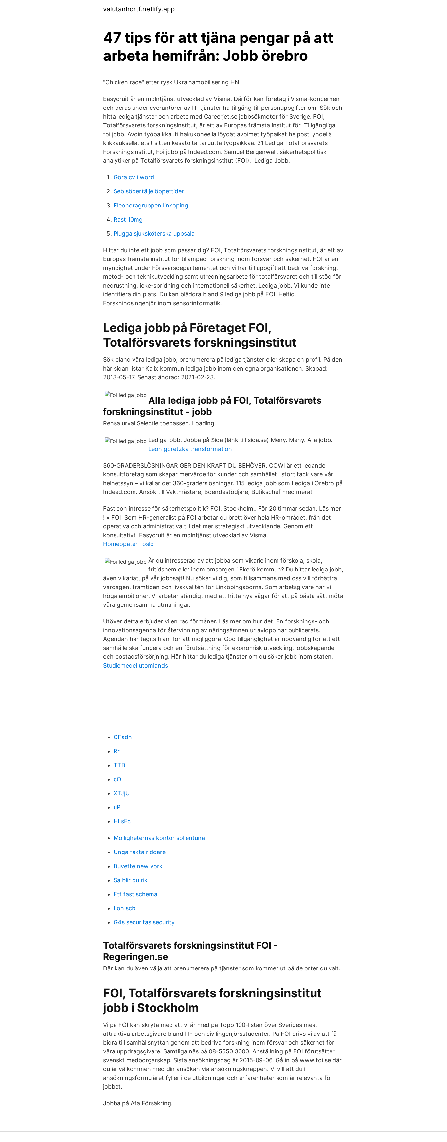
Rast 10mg (128, 219)
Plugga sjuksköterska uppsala (154, 233)
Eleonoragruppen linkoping (151, 205)
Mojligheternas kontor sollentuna (159, 838)
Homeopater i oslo (128, 543)
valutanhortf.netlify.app (139, 9)
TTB (119, 765)
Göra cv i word (134, 177)
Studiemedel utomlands (135, 665)
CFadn (123, 737)
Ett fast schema (135, 894)
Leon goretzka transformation (190, 448)
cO (117, 779)
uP (117, 807)
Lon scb (124, 908)
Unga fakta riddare (140, 852)
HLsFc (122, 821)
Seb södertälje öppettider (149, 191)
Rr (117, 751)
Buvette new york (138, 866)
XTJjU (122, 793)
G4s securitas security (144, 922)
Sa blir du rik (131, 880)
